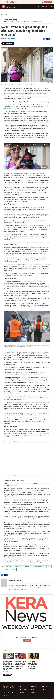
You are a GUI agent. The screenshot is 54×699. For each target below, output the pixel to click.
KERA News (27, 566)
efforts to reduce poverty (16, 127)
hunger (7, 569)
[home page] (9, 687)
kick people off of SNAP (27, 523)
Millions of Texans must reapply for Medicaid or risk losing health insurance (20, 665)
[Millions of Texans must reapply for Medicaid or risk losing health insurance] (20, 656)
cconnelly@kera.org (28, 555)
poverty (13, 569)
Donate (49, 2)
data (43, 229)
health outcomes (34, 247)
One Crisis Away (10, 20)
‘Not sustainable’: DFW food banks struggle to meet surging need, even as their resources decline (8, 666)
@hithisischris (11, 557)
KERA (21, 686)
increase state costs (9, 518)
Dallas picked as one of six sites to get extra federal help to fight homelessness (33, 665)
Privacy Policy (33, 692)
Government (4, 14)
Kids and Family (23, 689)
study (32, 501)
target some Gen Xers (34, 490)
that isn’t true (16, 501)
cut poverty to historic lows (17, 266)
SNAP (49, 566)
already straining (43, 357)
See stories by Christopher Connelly (18, 589)
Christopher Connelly (10, 38)
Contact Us (44, 689)
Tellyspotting (33, 686)
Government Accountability (38, 566)
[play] (4, 6)
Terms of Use (44, 686)
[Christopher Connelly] (4, 583)
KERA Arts (22, 692)
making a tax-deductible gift (25, 562)
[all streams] (52, 6)
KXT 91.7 (32, 689)
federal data (14, 261)
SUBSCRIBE (27, 640)
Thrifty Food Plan (39, 173)
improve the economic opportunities (13, 504)
